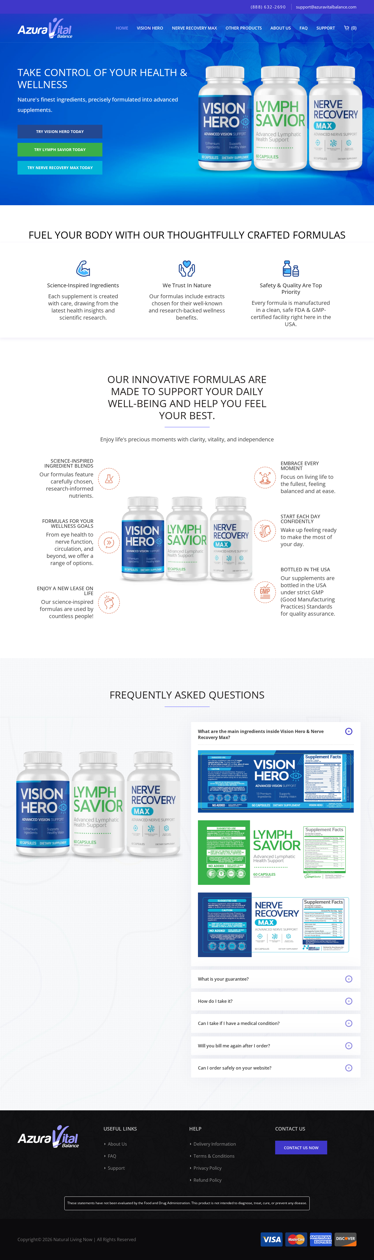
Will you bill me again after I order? (234, 1046)
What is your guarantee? (223, 979)
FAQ (304, 28)
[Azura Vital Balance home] (45, 28)
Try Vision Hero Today (60, 131)
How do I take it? (215, 1001)
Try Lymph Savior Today (60, 149)
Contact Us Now (301, 1147)
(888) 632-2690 (268, 7)
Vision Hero (150, 28)
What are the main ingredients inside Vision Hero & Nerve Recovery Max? (261, 734)
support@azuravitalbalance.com (326, 7)
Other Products (244, 28)
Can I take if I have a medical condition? (239, 1023)
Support (326, 28)
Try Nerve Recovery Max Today (60, 167)
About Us (281, 28)
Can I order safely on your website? (234, 1068)
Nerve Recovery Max (194, 28)
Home (122, 28)
